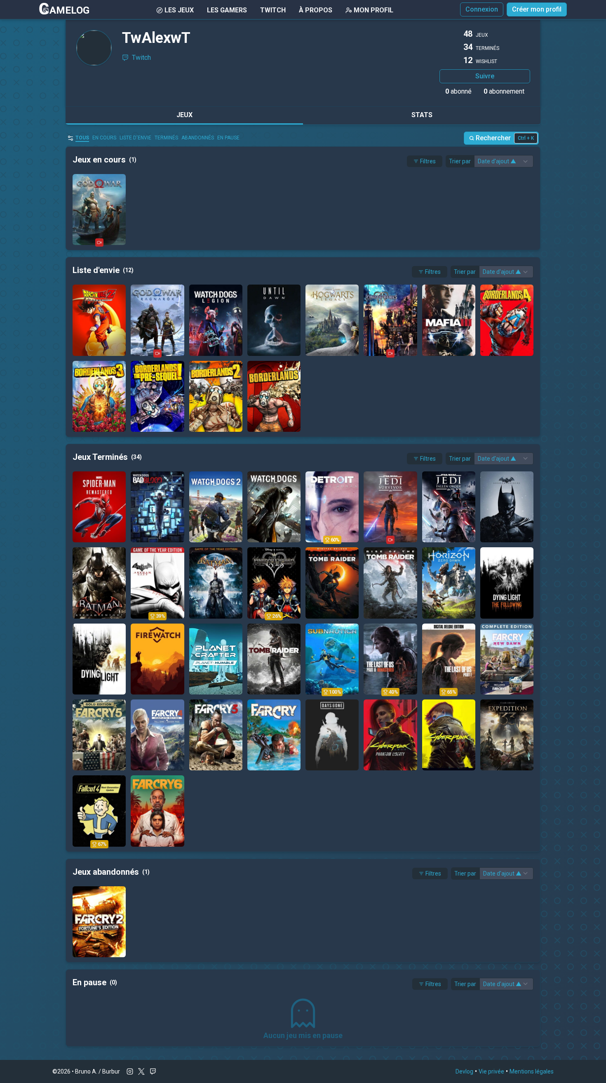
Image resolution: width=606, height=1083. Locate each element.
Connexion (481, 9)
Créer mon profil (536, 9)
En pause (228, 138)
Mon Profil (373, 10)
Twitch (273, 10)
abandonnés (197, 138)
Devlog (464, 1071)
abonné (458, 91)
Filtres (428, 161)
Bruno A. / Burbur (97, 1071)
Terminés (166, 138)
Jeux (184, 115)
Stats (421, 115)
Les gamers (227, 10)
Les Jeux (179, 10)
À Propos (315, 10)
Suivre (484, 76)
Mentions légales (532, 1071)
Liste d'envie (135, 138)
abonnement (504, 91)
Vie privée (491, 1071)
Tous (82, 138)
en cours (104, 138)
